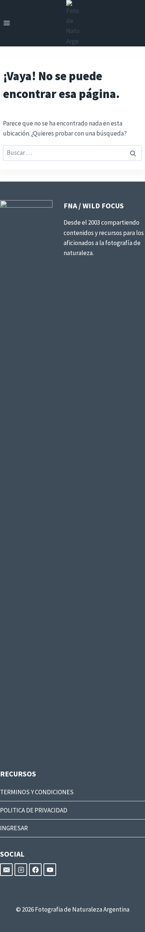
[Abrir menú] (7, 23)
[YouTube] (50, 869)
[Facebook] (35, 869)
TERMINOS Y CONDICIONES (37, 792)
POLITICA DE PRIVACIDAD (33, 810)
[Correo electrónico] (6, 869)
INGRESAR (14, 828)
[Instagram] (20, 869)
